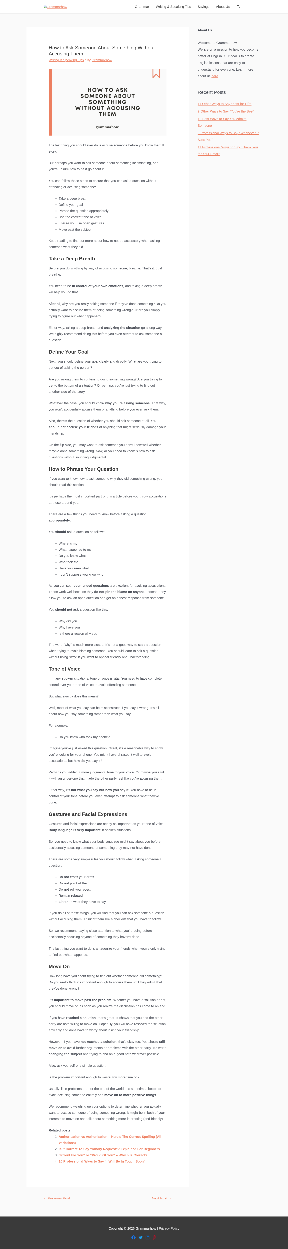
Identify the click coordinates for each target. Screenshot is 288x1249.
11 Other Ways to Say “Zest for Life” (225, 104)
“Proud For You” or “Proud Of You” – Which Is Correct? (103, 1155)
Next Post (162, 1198)
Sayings (203, 7)
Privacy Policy (169, 1228)
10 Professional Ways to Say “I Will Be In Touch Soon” (102, 1161)
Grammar (142, 7)
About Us (223, 7)
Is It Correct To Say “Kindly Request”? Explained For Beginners (109, 1149)
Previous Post (56, 1198)
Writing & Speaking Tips (173, 7)
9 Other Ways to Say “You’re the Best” (226, 111)
